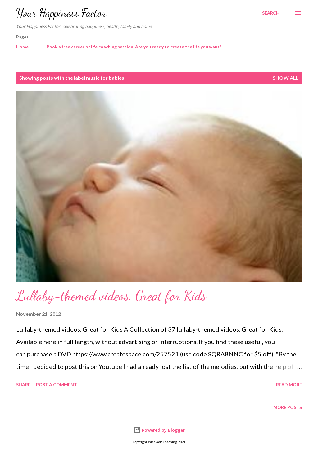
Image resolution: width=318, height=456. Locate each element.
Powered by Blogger (163, 430)
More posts (287, 407)
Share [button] (23, 384)
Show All (286, 78)
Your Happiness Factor (61, 13)
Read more (289, 384)
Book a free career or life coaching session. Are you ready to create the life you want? (134, 46)
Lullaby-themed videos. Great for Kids (111, 296)
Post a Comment (56, 384)
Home (22, 46)
